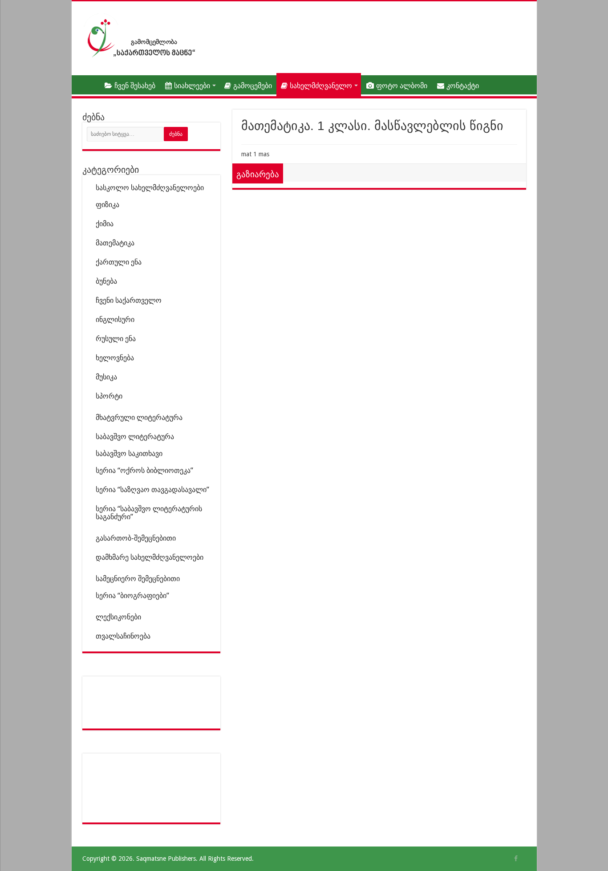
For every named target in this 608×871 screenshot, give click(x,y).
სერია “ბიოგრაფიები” (132, 595)
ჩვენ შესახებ (134, 85)
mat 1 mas (255, 154)
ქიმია (104, 224)
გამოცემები (252, 85)
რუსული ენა (116, 338)
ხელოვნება (115, 358)
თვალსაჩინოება (123, 636)
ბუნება (106, 281)
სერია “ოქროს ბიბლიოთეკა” (144, 470)
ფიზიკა (107, 204)
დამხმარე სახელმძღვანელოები (149, 557)
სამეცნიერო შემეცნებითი (138, 578)
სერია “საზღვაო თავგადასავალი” (152, 489)
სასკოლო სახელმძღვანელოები (150, 187)
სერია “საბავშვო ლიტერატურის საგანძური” (149, 513)
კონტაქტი (462, 85)
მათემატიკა (115, 243)
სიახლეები (192, 85)
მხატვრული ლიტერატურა (139, 417)
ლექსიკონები (118, 617)
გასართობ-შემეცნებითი (136, 538)
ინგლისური (115, 319)
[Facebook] (516, 858)
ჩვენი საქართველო (129, 300)
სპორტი (109, 396)
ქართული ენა (119, 262)
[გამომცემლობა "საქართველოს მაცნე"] (141, 35)
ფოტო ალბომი (401, 85)
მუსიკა (106, 377)
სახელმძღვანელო (321, 85)
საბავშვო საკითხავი (129, 453)
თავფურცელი (87, 84)
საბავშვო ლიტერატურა (135, 436)
